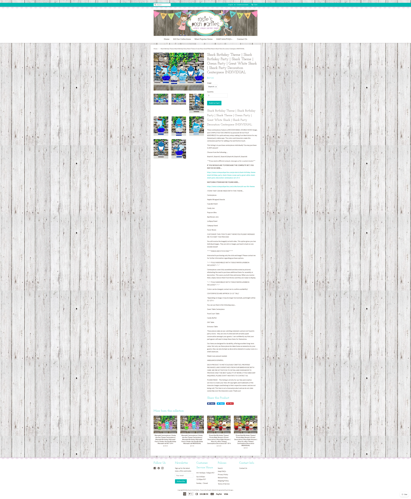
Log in (230, 4)
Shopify (209, 490)
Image (209, 83)
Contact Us (242, 39)
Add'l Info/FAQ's (224, 39)
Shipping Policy (223, 481)
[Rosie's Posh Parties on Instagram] (162, 468)
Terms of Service (224, 484)
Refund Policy (223, 478)
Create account (242, 4)
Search (220, 468)
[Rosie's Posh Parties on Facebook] (155, 468)
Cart (255, 4)
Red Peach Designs (227, 490)
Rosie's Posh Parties (194, 490)
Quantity (210, 92)
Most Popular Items (204, 39)
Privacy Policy (223, 474)
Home (166, 39)
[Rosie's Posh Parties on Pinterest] (158, 468)
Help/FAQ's (222, 471)
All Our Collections (182, 39)
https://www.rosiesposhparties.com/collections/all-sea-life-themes (231, 186)
